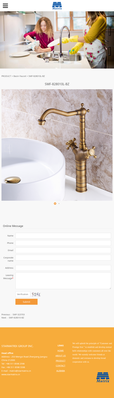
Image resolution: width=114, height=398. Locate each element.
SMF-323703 (19, 314)
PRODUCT (6, 76)
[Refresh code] (36, 295)
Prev (8, 148)
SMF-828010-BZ (16, 317)
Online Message (13, 226)
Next (106, 148)
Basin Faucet (20, 76)
